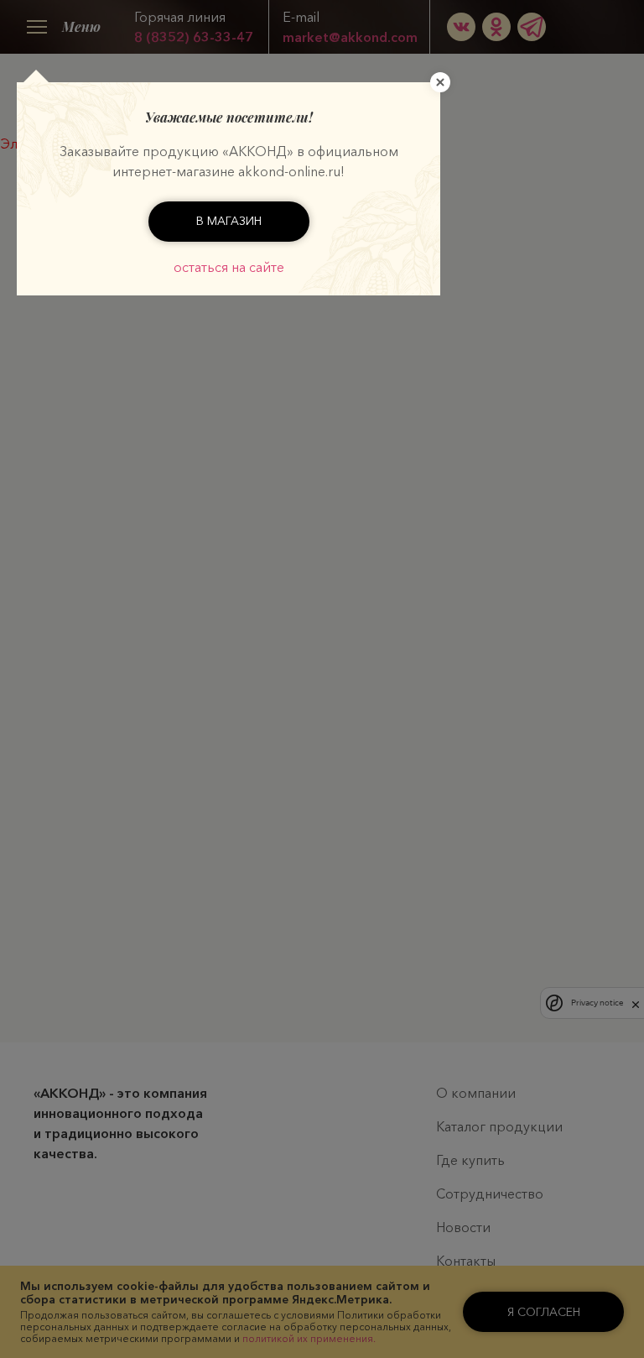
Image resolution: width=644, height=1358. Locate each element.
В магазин (229, 220)
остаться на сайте (229, 267)
